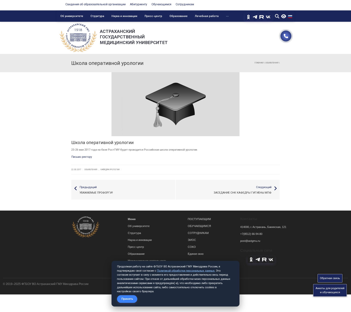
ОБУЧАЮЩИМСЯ (199, 226)
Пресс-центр (153, 16)
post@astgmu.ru (250, 240)
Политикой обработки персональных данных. (186, 270)
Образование (178, 16)
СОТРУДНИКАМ (198, 233)
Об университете (71, 16)
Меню (132, 219)
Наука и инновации (124, 16)
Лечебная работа (207, 16)
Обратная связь (330, 278)
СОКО (192, 246)
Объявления (271, 63)
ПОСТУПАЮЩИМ (199, 219)
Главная (258, 63)
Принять (127, 298)
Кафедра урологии (110, 170)
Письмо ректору (81, 156)
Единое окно (195, 253)
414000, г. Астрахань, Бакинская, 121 (263, 226)
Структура (97, 16)
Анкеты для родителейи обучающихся (330, 290)
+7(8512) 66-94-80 (251, 233)
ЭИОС (192, 239)
